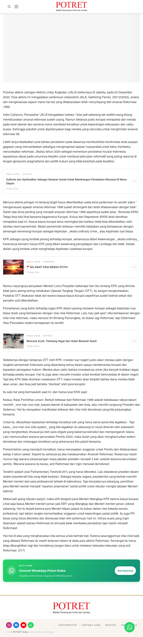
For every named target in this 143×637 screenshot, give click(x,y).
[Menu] (16, 6)
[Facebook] (16, 625)
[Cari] (9, 6)
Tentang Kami (91, 625)
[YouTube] (23, 625)
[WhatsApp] (31, 625)
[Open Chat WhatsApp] (129, 627)
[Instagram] (9, 625)
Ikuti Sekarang (125, 570)
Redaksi (110, 625)
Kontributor (67, 625)
